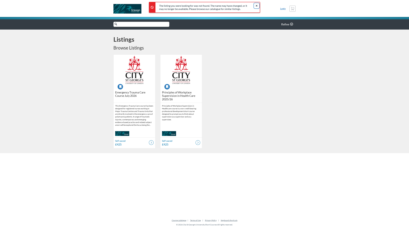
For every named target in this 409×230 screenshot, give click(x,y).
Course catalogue (179, 220)
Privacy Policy (211, 220)
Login (283, 8)
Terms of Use (195, 220)
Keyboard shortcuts (229, 220)
